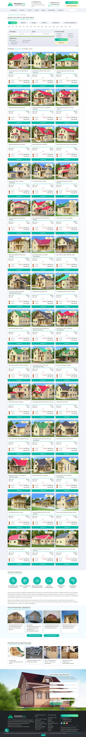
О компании (13, 10)
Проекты (22, 10)
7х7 (24, 26)
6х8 (16, 26)
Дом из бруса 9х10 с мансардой (64, 218)
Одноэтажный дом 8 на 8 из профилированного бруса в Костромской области (16, 627)
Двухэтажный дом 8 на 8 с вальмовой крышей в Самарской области (70, 626)
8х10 (46, 26)
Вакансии (68, 727)
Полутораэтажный (26, 40)
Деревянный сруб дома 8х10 (40, 291)
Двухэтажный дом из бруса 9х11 (64, 438)
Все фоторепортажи (34, 635)
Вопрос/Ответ (51, 721)
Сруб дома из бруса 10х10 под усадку (65, 549)
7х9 (31, 26)
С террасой (70, 33)
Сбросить (61, 42)
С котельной (70, 37)
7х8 (27, 26)
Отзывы (43, 10)
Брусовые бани (38, 724)
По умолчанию (18, 48)
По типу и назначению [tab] (70, 22)
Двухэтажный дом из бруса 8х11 (17, 144)
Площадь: (13, 31)
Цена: (33, 31)
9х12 (57, 26)
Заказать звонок (71, 2)
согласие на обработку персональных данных (63, 700)
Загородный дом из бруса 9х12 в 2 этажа (43, 401)
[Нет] (84, 734)
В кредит (50, 724)
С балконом (70, 35)
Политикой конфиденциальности (56, 701)
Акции (36, 10)
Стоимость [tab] (44, 22)
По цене (30, 48)
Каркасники (38, 720)
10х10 (61, 26)
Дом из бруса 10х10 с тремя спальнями (18, 365)
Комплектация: (59, 31)
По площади (25, 48)
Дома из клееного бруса (40, 723)
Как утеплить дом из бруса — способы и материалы (50, 662)
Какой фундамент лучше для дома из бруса (34, 661)
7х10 (35, 26)
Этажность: (13, 38)
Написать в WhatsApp (54, 5)
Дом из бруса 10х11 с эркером (40, 144)
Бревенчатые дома (39, 722)
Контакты (60, 10)
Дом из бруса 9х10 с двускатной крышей (66, 144)
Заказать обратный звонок (69, 715)
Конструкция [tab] (56, 22)
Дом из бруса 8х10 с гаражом (63, 365)
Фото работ (50, 727)
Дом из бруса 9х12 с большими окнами (19, 438)
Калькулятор (51, 726)
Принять (43, 735)
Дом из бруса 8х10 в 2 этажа (16, 328)
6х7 (13, 26)
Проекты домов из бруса (41, 719)
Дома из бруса (16, 14)
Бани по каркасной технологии (39, 728)
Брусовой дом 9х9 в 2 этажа (16, 512)
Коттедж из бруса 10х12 (62, 401)
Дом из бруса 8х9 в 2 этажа (39, 181)
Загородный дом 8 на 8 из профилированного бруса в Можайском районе (52, 626)
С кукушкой (59, 37)
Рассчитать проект (72, 5)
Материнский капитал (53, 723)
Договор (50, 720)
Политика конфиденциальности (69, 731)
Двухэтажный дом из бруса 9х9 (17, 107)
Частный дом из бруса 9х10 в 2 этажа (65, 291)
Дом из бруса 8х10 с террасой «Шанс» (65, 254)
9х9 (50, 26)
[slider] (10, 36)
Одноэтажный (14, 42)
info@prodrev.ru (37, 2)
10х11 (66, 26)
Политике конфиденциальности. (75, 733)
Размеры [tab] (13, 22)
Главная (10, 14)
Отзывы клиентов (51, 635)
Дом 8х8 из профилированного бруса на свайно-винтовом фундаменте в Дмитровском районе (34, 628)
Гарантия (50, 719)
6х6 (9, 26)
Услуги (29, 10)
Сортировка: (11, 48)
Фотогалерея (51, 10)
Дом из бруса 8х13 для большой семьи (66, 512)
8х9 (42, 26)
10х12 (70, 26)
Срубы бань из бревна (40, 726)
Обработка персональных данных (69, 729)
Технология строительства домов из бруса (16, 662)
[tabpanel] (16, 656)
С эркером (58, 35)
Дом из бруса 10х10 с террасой (40, 475)
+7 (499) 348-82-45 (54, 4)
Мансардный (14, 43)
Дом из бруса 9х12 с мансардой (17, 549)
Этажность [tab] (23, 22)
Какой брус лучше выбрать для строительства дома (68, 662)
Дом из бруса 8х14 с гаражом (16, 401)
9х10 (54, 26)
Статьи (74, 727)
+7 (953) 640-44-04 (55, 2)
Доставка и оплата (52, 717)
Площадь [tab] (34, 22)
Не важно (13, 40)
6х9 (20, 26)
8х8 (38, 26)
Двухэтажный (25, 42)
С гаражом (58, 33)
